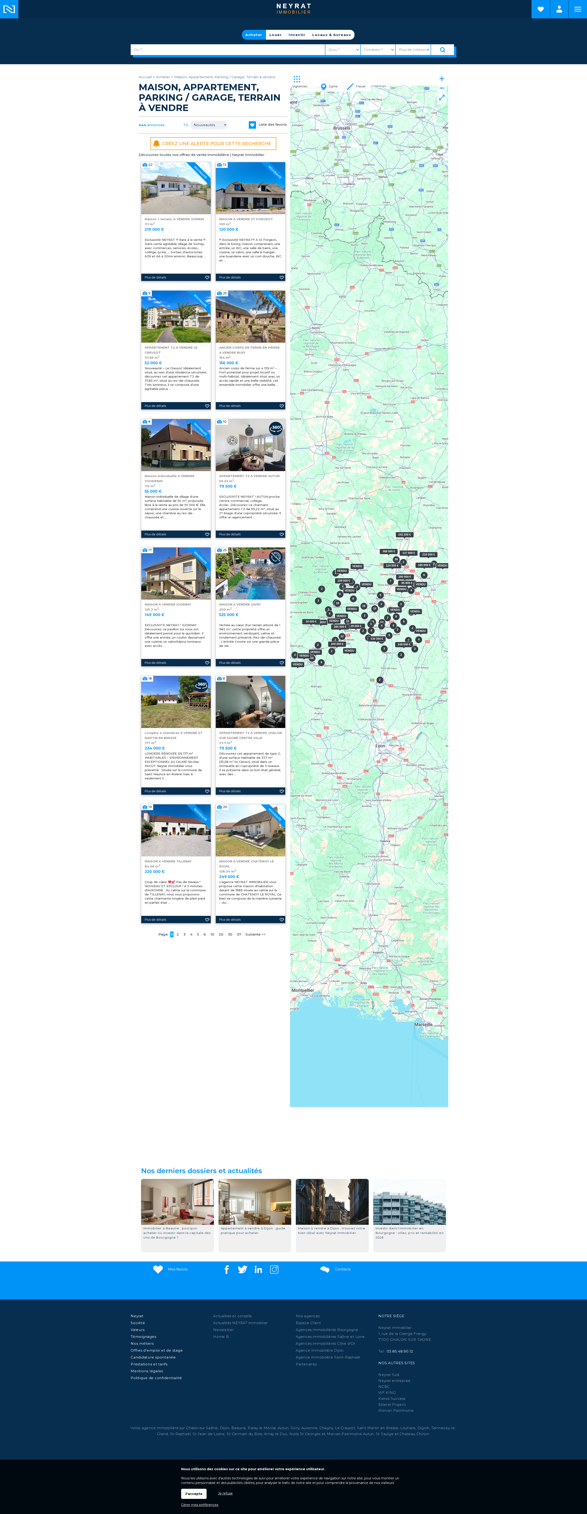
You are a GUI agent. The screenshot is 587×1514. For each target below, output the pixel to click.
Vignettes (299, 86)
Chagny (326, 1428)
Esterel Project (392, 1404)
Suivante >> (256, 934)
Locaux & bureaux (331, 35)
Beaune (238, 1428)
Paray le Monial (262, 1428)
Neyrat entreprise (394, 1380)
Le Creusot (345, 1428)
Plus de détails (155, 277)
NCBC (384, 1386)
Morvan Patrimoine (396, 1410)
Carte (333, 86)
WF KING (387, 1392)
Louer (275, 35)
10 (212, 934)
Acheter (254, 35)
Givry (295, 1428)
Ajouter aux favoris (207, 277)
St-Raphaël (180, 1434)
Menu (578, 9)
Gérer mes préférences (199, 1505)
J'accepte (193, 1494)
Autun (283, 1428)
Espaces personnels (559, 9)
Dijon (225, 1428)
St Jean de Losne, (210, 1434)
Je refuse (225, 1493)
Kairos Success (391, 1398)
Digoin (424, 1428)
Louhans (407, 1428)
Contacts (342, 1269)
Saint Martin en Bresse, (378, 1428)
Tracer (360, 86)
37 (239, 934)
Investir (297, 35)
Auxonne (309, 1428)
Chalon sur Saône (202, 1428)
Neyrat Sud (388, 1374)
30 (230, 934)
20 (221, 934)
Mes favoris (177, 1269)
